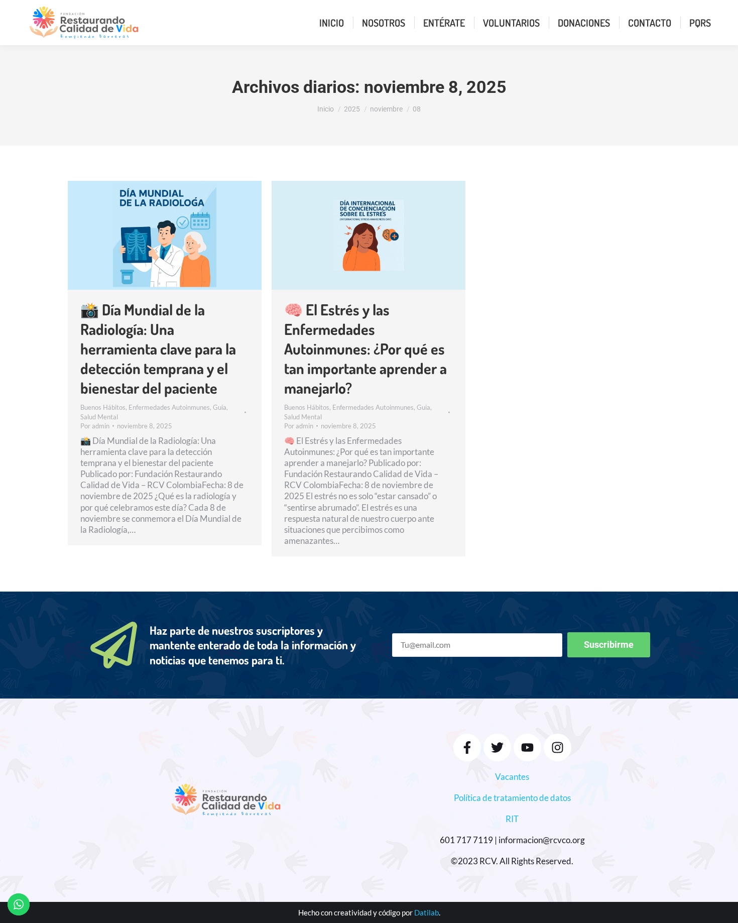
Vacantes (512, 776)
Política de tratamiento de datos (512, 797)
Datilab (426, 912)
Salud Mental (99, 417)
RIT (512, 819)
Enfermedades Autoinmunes (169, 407)
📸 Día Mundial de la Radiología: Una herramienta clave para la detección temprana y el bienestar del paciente (158, 348)
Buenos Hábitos (103, 407)
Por (94, 426)
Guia (219, 407)
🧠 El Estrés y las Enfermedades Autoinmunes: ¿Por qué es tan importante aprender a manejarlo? (365, 348)
